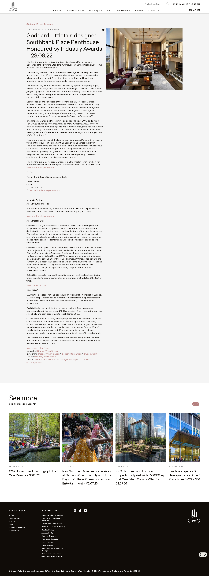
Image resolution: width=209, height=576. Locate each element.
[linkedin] (199, 10)
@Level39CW (85, 359)
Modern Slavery (48, 536)
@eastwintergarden (72, 354)
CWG (11, 515)
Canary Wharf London (186, 4)
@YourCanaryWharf (45, 359)
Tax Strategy (47, 545)
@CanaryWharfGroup (47, 351)
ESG (109, 10)
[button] (167, 3)
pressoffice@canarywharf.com (44, 190)
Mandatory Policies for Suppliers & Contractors (52, 555)
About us (56, 10)
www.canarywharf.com (37, 348)
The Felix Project (17, 527)
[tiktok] (194, 10)
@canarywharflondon (49, 354)
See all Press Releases (41, 24)
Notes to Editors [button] (34, 200)
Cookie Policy (47, 530)
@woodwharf (90, 354)
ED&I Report (47, 542)
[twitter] (80, 511)
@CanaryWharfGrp (67, 359)
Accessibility (47, 533)
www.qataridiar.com (36, 285)
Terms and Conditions (51, 524)
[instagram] (190, 10)
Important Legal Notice (52, 515)
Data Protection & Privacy (53, 527)
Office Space (95, 10)
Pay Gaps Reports (49, 539)
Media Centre (123, 10)
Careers (139, 10)
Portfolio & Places (75, 10)
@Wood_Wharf (34, 362)
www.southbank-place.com (40, 167)
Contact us (154, 10)
